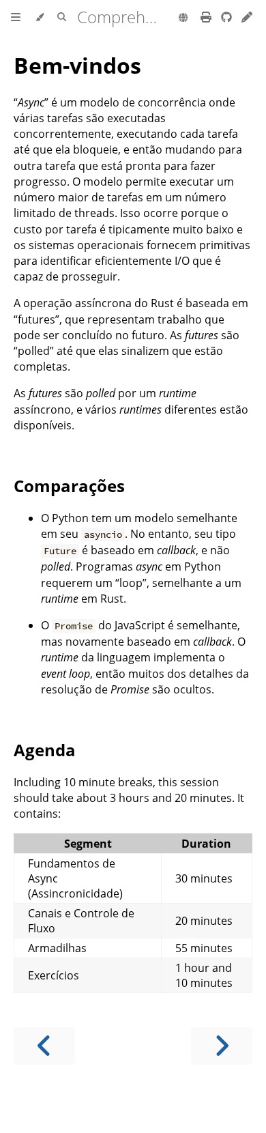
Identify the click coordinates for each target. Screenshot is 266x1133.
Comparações (69, 485)
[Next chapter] (221, 1046)
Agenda (45, 749)
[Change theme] (39, 17)
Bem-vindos (77, 65)
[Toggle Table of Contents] (15, 17)
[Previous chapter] (44, 1046)
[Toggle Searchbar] (61, 17)
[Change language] (183, 18)
